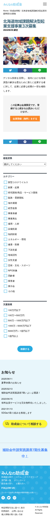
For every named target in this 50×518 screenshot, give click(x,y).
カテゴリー (8, 176)
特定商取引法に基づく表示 (13, 507)
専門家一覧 (6, 480)
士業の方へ (21, 483)
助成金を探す (7, 476)
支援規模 (7, 304)
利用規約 (5, 511)
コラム (19, 476)
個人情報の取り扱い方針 (12, 514)
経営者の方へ (7, 483)
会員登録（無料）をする (25, 118)
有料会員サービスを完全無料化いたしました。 (24, 402)
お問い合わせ (17, 511)
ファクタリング (31, 476)
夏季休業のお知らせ (11, 382)
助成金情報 (15, 10)
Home (5, 10)
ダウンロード (20, 480)
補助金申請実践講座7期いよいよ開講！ (20, 392)
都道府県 (7, 158)
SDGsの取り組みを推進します (16, 412)
